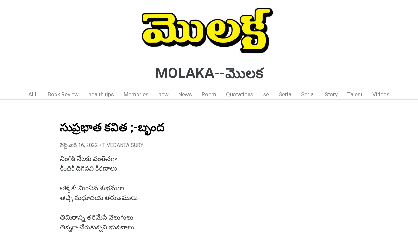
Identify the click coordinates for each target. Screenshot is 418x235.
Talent (354, 94)
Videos (381, 94)
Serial (308, 94)
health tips (101, 94)
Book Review (63, 94)
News (185, 94)
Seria (285, 94)
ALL (33, 94)
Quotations (239, 94)
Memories (136, 94)
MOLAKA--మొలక (209, 73)
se (266, 94)
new (163, 94)
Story (331, 94)
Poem (209, 94)
